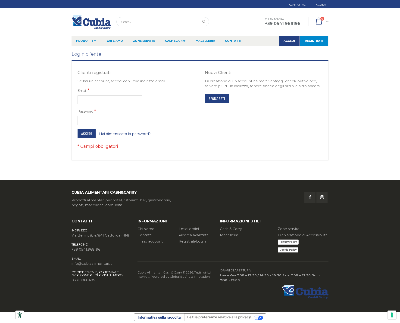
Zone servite (289, 229)
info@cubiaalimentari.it (92, 263)
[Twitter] (322, 197)
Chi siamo (146, 229)
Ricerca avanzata (194, 235)
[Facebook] (310, 197)
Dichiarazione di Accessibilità (303, 235)
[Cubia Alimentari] (91, 21)
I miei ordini (189, 229)
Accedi (321, 4)
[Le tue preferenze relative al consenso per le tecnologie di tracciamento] (392, 315)
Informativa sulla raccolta (159, 317)
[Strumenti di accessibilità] (19, 315)
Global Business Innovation (190, 276)
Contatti (145, 235)
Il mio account (150, 241)
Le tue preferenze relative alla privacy (219, 317)
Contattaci (297, 4)
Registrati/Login (192, 241)
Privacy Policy (288, 241)
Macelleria (229, 235)
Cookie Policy (288, 249)
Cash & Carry (231, 229)
